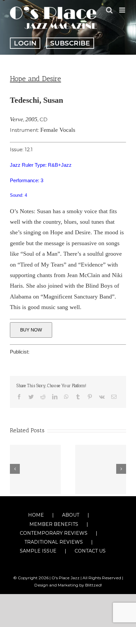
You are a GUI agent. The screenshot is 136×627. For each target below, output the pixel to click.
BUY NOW (31, 329)
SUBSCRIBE (70, 43)
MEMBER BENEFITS (53, 524)
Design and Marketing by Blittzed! (68, 585)
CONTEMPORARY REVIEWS (53, 533)
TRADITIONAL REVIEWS (53, 542)
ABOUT (70, 515)
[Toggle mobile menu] (122, 10)
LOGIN (25, 43)
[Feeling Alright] (100, 469)
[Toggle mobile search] (109, 10)
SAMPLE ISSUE (38, 551)
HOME (36, 515)
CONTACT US (90, 551)
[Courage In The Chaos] (35, 469)
